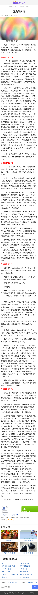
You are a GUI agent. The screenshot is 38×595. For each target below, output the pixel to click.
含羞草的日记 (24, 571)
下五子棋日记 (6, 571)
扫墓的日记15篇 (25, 563)
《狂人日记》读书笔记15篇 (10, 574)
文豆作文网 (16, 593)
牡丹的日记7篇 (6, 569)
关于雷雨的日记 (24, 577)
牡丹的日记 (23, 569)
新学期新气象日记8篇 (8, 566)
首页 (16, 6)
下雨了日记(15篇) (25, 566)
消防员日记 (5, 563)
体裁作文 (23, 6)
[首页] (19, 2)
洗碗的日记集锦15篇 (26, 574)
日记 (28, 6)
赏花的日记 (5, 577)
